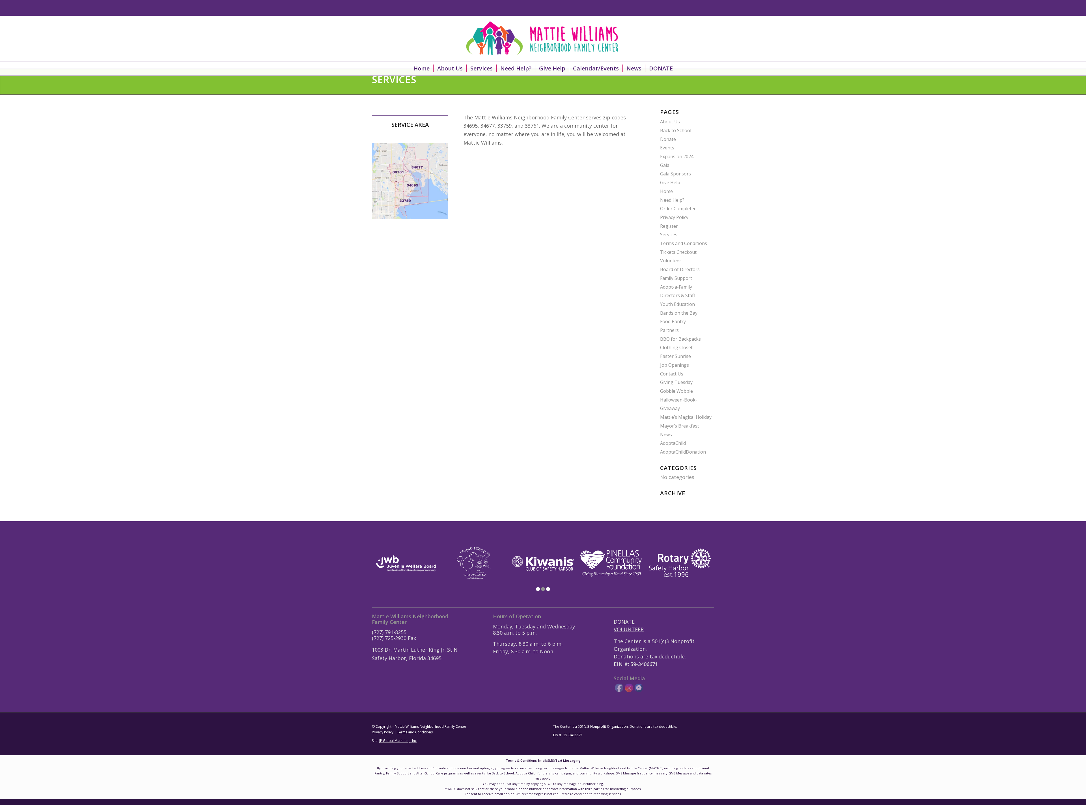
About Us (670, 122)
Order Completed (678, 208)
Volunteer (670, 260)
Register (669, 226)
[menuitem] (421, 68)
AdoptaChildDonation (683, 452)
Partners (669, 330)
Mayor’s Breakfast (679, 426)
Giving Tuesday (676, 382)
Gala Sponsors (675, 174)
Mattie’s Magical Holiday (686, 417)
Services (668, 234)
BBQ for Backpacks (680, 339)
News (666, 435)
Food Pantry (673, 321)
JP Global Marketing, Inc (398, 740)
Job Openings (674, 365)
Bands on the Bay (678, 313)
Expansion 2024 (676, 156)
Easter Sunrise (675, 356)
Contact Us (671, 374)
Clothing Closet (676, 347)
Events (667, 148)
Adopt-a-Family (676, 287)
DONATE (624, 621)
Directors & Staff (677, 295)
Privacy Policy (674, 217)
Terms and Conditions (683, 243)
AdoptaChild (673, 443)
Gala (664, 165)
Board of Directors (680, 269)
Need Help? (672, 200)
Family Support (676, 278)
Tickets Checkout (678, 252)
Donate (668, 139)
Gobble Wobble (676, 391)
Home (666, 191)
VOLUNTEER (629, 629)
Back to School (675, 130)
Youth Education (677, 304)
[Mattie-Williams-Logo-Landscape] (543, 38)
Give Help (670, 182)
